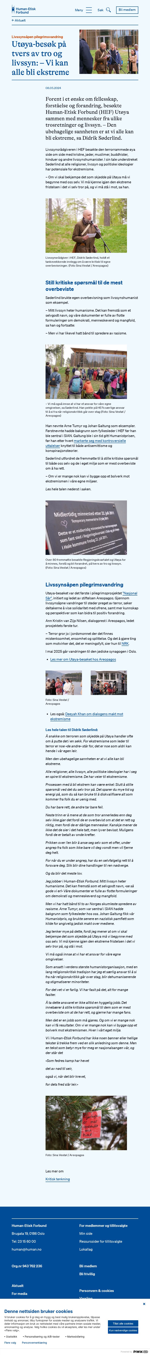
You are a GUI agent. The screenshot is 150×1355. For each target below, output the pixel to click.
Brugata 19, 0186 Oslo (28, 1233)
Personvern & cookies (96, 1290)
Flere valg (10, 1342)
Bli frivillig (87, 1274)
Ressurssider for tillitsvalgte (100, 1241)
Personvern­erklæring (34, 1342)
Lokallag (86, 1249)
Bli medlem (88, 1266)
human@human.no (27, 1249)
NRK (125, 643)
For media (19, 1293)
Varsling (85, 1298)
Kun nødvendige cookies (123, 1330)
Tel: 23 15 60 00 (24, 1241)
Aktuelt (19, 20)
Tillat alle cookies (123, 1323)
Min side (85, 1233)
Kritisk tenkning (58, 1179)
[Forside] (24, 9)
